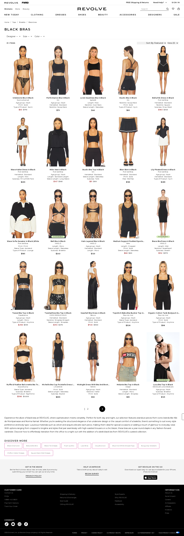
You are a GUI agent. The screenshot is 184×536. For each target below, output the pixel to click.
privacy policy (33, 476)
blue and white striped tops (123, 446)
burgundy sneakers (149, 446)
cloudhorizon (100, 446)
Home (6, 22)
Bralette (22, 22)
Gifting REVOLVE (67, 504)
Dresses (60, 14)
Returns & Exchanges (68, 497)
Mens (17, 9)
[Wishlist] (173, 9)
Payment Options (11, 503)
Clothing (37, 14)
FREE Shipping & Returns (137, 2)
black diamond (13, 446)
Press (167, 513)
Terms (74, 533)
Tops (14, 22)
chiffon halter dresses (15, 453)
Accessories (128, 14)
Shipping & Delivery (67, 494)
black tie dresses (50, 446)
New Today (11, 14)
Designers (155, 14)
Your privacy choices (167, 533)
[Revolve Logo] (92, 10)
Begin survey (92, 474)
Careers (168, 500)
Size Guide (64, 501)
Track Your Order (11, 506)
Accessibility (119, 504)
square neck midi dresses (40, 453)
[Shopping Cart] (179, 9)
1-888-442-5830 (10, 500)
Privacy (84, 533)
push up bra (69, 446)
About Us (168, 493)
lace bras (84, 446)
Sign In (176, 2)
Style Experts (120, 494)
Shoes (82, 14)
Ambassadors (170, 503)
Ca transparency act (146, 533)
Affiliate (168, 506)
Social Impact (170, 496)
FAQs (6, 496)
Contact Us (8, 493)
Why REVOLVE (121, 497)
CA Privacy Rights (114, 533)
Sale (177, 14)
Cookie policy (97, 533)
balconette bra (32, 446)
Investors (168, 510)
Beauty (26, 9)
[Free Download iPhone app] (150, 479)
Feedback (118, 501)
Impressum (129, 533)
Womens (8, 9)
